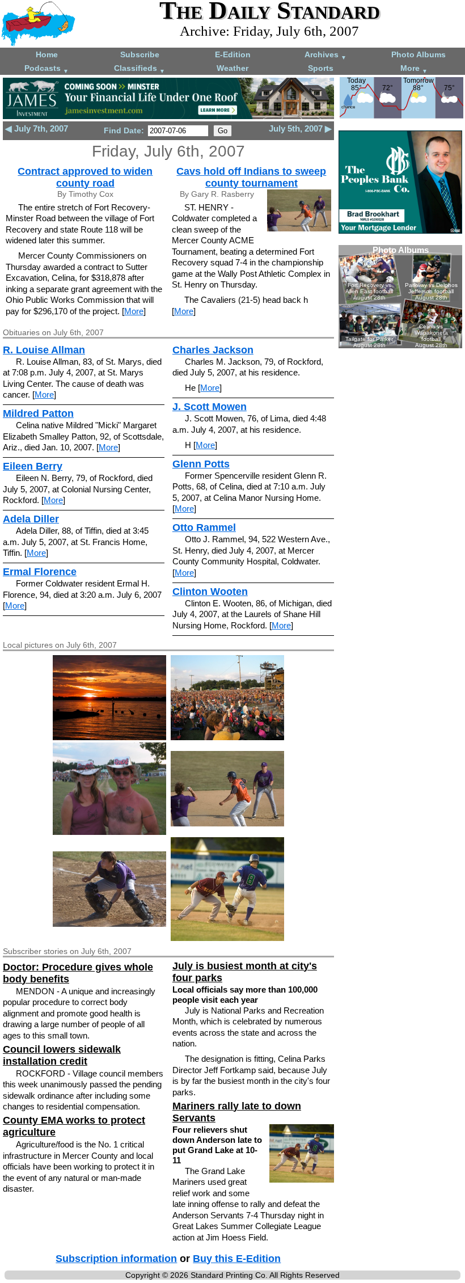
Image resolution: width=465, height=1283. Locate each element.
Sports (320, 68)
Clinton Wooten (210, 591)
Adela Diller (31, 519)
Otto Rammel (204, 527)
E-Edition (233, 54)
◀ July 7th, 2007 (36, 128)
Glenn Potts (201, 464)
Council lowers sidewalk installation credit (62, 1055)
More (414, 69)
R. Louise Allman (44, 350)
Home (47, 54)
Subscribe (139, 54)
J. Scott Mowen (209, 406)
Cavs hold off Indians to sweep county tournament (251, 177)
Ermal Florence (40, 571)
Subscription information (116, 1258)
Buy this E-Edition (237, 1258)
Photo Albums (418, 54)
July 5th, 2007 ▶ (300, 128)
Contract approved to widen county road (85, 177)
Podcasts (46, 69)
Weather (232, 68)
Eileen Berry (32, 466)
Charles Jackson (212, 350)
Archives (325, 55)
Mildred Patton (38, 413)
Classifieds (139, 69)
